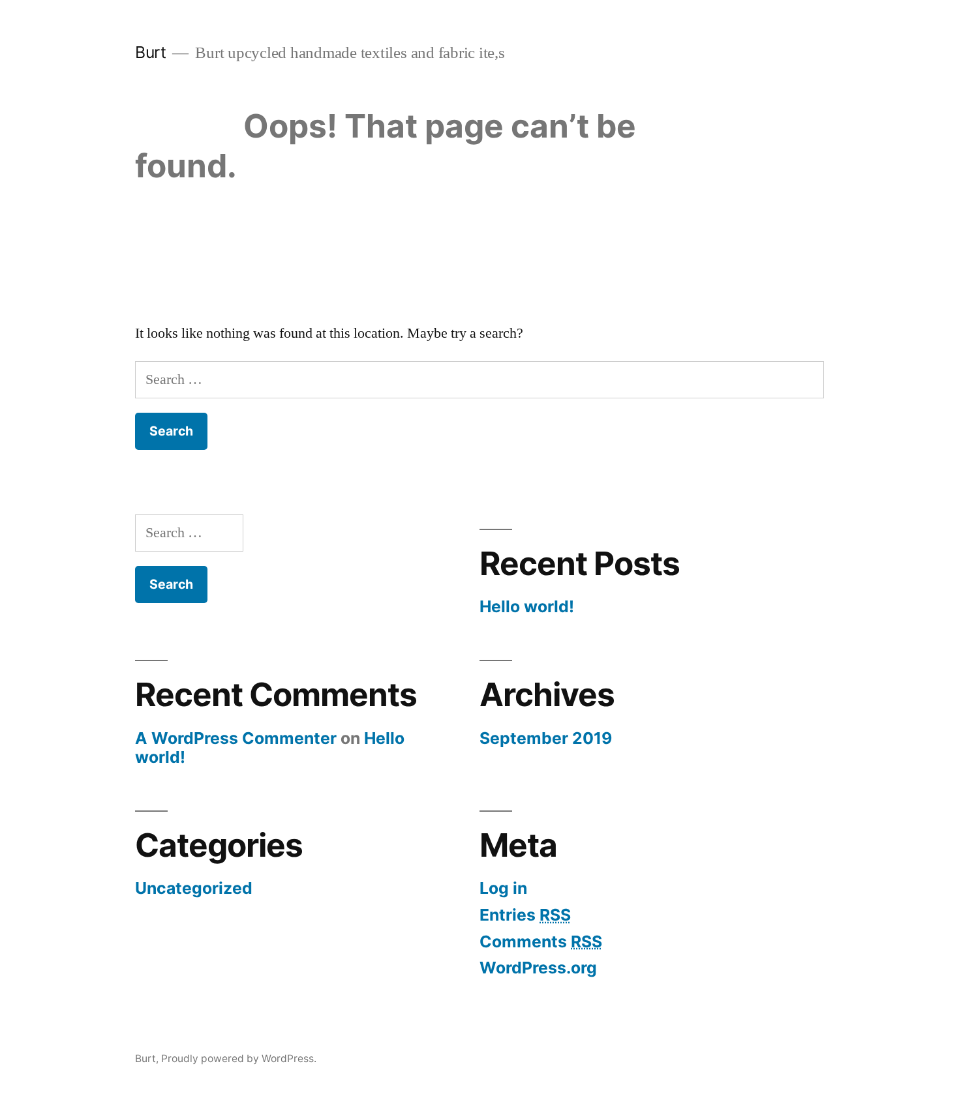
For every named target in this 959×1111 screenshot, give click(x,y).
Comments (541, 941)
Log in (503, 888)
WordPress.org (538, 967)
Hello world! (527, 606)
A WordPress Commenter (236, 738)
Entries (525, 915)
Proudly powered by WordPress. (238, 1058)
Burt (150, 52)
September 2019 (546, 738)
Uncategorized (193, 888)
